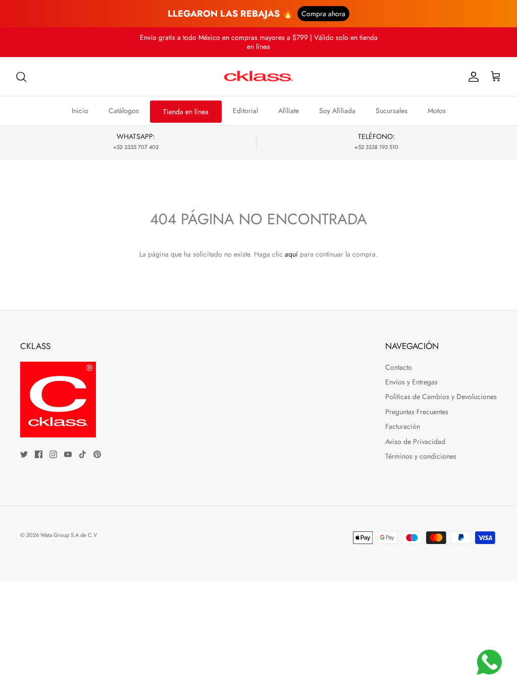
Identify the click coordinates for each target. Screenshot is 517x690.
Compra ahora (323, 14)
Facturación (402, 426)
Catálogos (124, 111)
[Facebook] (38, 454)
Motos (437, 111)
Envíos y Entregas (411, 382)
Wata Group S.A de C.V (68, 535)
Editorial (245, 111)
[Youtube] (68, 454)
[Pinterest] (97, 454)
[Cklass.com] (258, 76)
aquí (291, 254)
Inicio (80, 111)
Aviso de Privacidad (415, 441)
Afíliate (288, 111)
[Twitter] (24, 454)
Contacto (398, 367)
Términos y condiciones (420, 456)
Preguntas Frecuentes (416, 412)
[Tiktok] (82, 454)
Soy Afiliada (337, 111)
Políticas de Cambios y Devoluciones (441, 396)
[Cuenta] (471, 77)
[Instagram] (53, 454)
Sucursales (391, 111)
